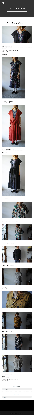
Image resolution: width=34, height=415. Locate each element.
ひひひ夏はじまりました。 (17, 22)
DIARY (20, 23)
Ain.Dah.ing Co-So (17, 8)
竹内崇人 (12, 23)
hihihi (22, 23)
